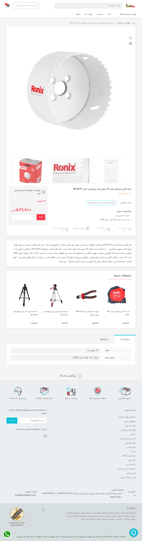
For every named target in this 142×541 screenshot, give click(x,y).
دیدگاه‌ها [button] (104, 339)
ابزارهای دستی (129, 421)
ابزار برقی (131, 460)
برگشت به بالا (68, 376)
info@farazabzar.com (25, 495)
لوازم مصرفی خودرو (127, 438)
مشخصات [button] (125, 339)
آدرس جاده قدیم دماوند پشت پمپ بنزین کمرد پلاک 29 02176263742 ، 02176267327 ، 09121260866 (82, 495)
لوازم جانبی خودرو (128, 430)
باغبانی (132, 434)
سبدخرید (100, 14)
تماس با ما (89, 14)
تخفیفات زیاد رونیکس (126, 469)
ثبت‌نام (12, 420)
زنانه (133, 451)
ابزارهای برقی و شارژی (126, 417)
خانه (109, 14)
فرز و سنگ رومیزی (127, 477)
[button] (10, 6)
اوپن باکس (130, 473)
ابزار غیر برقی (130, 425)
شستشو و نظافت (128, 456)
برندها (78, 14)
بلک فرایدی (130, 464)
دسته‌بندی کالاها (126, 14)
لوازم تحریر (130, 447)
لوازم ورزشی (130, 443)
